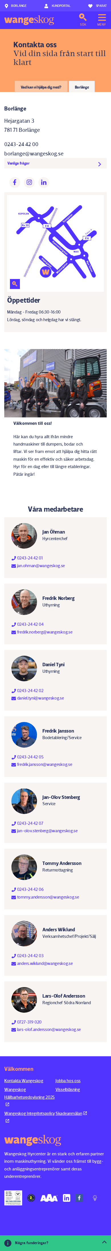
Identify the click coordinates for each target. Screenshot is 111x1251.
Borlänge (18, 5)
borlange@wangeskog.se (33, 153)
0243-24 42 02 (30, 690)
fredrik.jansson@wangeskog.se (44, 764)
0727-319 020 (29, 1022)
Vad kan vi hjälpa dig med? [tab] (41, 87)
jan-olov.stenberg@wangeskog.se (47, 830)
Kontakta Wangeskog (23, 1080)
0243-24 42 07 (29, 823)
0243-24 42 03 (30, 955)
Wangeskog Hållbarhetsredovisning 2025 (29, 1093)
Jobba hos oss (68, 1080)
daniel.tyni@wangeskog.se (40, 698)
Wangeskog (29, 20)
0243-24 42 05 (30, 756)
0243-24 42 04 (30, 624)
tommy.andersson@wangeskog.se (47, 897)
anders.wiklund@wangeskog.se (44, 963)
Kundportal (61, 5)
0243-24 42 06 (30, 889)
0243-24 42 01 (29, 557)
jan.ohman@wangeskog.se (40, 565)
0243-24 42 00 (21, 144)
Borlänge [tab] (82, 87)
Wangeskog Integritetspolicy (29, 1113)
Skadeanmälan (69, 1113)
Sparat (101, 5)
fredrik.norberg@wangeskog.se (44, 631)
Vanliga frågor (18, 163)
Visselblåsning (68, 1089)
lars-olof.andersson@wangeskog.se (48, 1029)
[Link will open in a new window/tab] (13, 1197)
